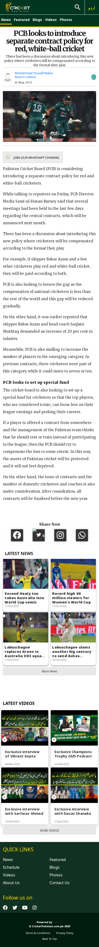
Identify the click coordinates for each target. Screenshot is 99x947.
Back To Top (49, 938)
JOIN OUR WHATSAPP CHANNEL (36, 157)
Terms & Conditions (38, 933)
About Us (11, 882)
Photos (66, 19)
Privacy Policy (65, 933)
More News (49, 671)
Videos (51, 19)
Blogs (37, 19)
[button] (33, 157)
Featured (22, 19)
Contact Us (59, 882)
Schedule (11, 867)
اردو (91, 7)
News (6, 19)
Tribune (58, 922)
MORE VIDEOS (49, 830)
